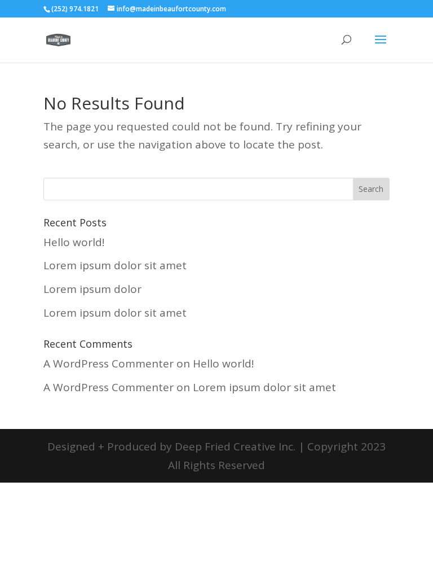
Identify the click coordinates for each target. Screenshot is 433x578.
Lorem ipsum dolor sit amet (115, 265)
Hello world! (73, 242)
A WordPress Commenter (108, 363)
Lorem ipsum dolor (92, 289)
